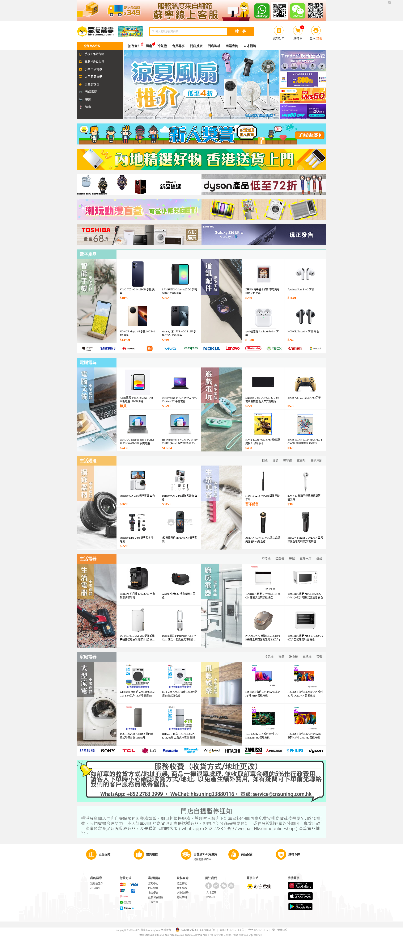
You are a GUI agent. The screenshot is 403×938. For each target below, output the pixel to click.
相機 (265, 460)
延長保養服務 (155, 897)
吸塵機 (279, 558)
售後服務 (182, 888)
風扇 (149, 46)
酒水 (88, 107)
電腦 (87, 61)
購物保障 (294, 854)
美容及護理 (92, 84)
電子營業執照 (279, 930)
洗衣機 (293, 656)
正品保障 (104, 854)
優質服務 (152, 854)
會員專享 (178, 46)
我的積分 (95, 888)
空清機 (266, 558)
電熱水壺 (305, 558)
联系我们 (211, 897)
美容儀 (287, 460)
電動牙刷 (316, 460)
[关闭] (389, 2)
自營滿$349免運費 (205, 854)
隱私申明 (182, 897)
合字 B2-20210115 (258, 930)
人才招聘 (249, 46)
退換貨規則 (183, 892)
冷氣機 (162, 46)
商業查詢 (232, 46)
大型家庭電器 (93, 76)
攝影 (88, 99)
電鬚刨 (301, 460)
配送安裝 (182, 883)
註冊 (319, 38)
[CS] (201, 10)
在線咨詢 (153, 902)
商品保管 (247, 854)
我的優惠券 (96, 883)
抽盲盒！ (134, 46)
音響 (319, 656)
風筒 (275, 460)
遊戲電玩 (91, 91)
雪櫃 (281, 656)
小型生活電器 (93, 69)
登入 (312, 38)
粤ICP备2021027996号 (232, 930)
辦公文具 (98, 61)
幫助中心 (153, 883)
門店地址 (214, 46)
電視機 (307, 656)
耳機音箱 (98, 54)
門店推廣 (196, 46)
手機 (87, 54)
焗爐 (319, 558)
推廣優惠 (153, 892)
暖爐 (292, 558)
